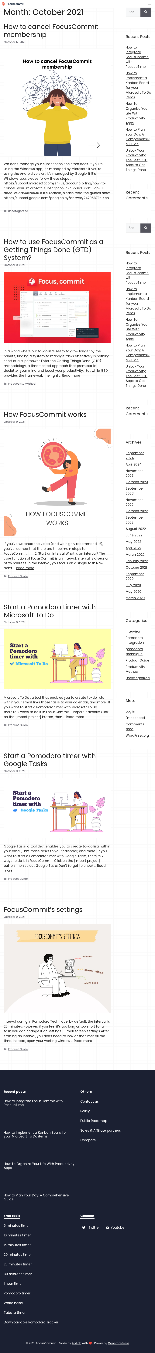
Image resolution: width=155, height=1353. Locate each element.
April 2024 (134, 464)
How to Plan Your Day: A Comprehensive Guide (138, 136)
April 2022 (133, 548)
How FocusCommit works (45, 414)
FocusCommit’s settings (43, 909)
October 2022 (137, 511)
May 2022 (133, 541)
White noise (13, 1303)
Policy (85, 1111)
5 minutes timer (17, 1225)
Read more (71, 375)
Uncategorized (18, 211)
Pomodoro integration (135, 640)
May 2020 (133, 591)
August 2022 (136, 529)
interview (133, 631)
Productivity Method (22, 384)
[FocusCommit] (12, 4)
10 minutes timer (17, 1235)
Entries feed (135, 718)
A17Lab (76, 1343)
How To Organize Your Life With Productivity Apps (137, 113)
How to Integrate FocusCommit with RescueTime (137, 57)
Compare (88, 1140)
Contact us (89, 1101)
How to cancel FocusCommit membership (51, 30)
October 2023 (137, 482)
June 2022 (134, 535)
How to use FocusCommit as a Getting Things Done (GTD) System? (53, 249)
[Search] (145, 12)
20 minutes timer (18, 1254)
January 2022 (137, 561)
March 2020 (135, 598)
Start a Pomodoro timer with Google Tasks (50, 759)
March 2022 (135, 554)
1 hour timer (13, 1283)
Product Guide (18, 576)
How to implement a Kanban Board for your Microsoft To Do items (35, 1134)
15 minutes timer (17, 1245)
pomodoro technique (134, 651)
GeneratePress (118, 1343)
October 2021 (136, 567)
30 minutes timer (18, 1274)
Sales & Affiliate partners (100, 1130)
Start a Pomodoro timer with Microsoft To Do (50, 611)
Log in (130, 711)
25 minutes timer (18, 1264)
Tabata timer (15, 1312)
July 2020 (133, 585)
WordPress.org (137, 735)
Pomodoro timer (17, 1293)
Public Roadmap (93, 1121)
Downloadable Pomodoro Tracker (31, 1322)
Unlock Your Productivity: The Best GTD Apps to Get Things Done (136, 160)
